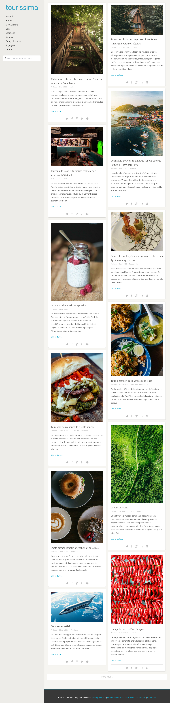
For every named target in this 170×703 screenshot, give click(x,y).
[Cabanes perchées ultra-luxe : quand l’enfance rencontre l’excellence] (77, 76)
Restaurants (12, 24)
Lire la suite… (57, 111)
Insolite (71, 87)
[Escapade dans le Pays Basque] (137, 626)
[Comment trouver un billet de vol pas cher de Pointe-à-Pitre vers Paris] (137, 158)
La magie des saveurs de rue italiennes (72, 427)
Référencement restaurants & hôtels (120, 697)
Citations (10, 33)
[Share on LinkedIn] (82, 118)
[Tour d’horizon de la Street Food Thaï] (137, 378)
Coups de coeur (13, 41)
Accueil (9, 16)
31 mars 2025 (63, 309)
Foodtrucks (135, 384)
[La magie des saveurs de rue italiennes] (77, 424)
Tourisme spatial (60, 626)
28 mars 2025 (123, 384)
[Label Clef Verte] (137, 505)
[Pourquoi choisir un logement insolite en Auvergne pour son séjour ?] (137, 36)
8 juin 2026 (63, 87)
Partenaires (151, 697)
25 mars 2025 (123, 633)
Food (72, 309)
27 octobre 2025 (124, 47)
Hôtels (9, 20)
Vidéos (9, 37)
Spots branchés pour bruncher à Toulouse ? (75, 548)
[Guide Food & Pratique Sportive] (77, 302)
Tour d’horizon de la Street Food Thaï (131, 380)
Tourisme (132, 168)
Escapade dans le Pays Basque (127, 629)
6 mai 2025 (122, 168)
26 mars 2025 (63, 431)
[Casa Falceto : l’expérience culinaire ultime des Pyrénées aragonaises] (137, 253)
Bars (8, 29)
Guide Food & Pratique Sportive (68, 305)
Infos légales (141, 697)
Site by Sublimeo (99, 697)
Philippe (54, 87)
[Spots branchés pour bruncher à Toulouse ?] (77, 545)
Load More (106, 677)
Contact (10, 49)
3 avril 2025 (123, 264)
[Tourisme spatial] (77, 623)
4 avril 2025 (63, 179)
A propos (10, 45)
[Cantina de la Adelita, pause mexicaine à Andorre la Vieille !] (77, 168)
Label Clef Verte (119, 507)
